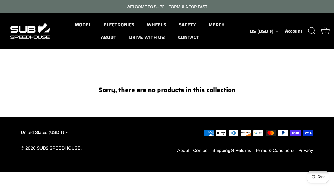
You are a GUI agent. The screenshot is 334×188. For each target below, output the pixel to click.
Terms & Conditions (275, 150)
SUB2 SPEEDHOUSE (59, 148)
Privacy (305, 150)
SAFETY (187, 24)
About (183, 150)
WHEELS (156, 24)
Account (293, 31)
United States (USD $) (42, 132)
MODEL (83, 24)
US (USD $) (261, 31)
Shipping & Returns (231, 150)
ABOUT (108, 37)
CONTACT (188, 37)
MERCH (216, 24)
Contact (201, 150)
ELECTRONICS (119, 24)
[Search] (312, 31)
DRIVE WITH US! (147, 37)
